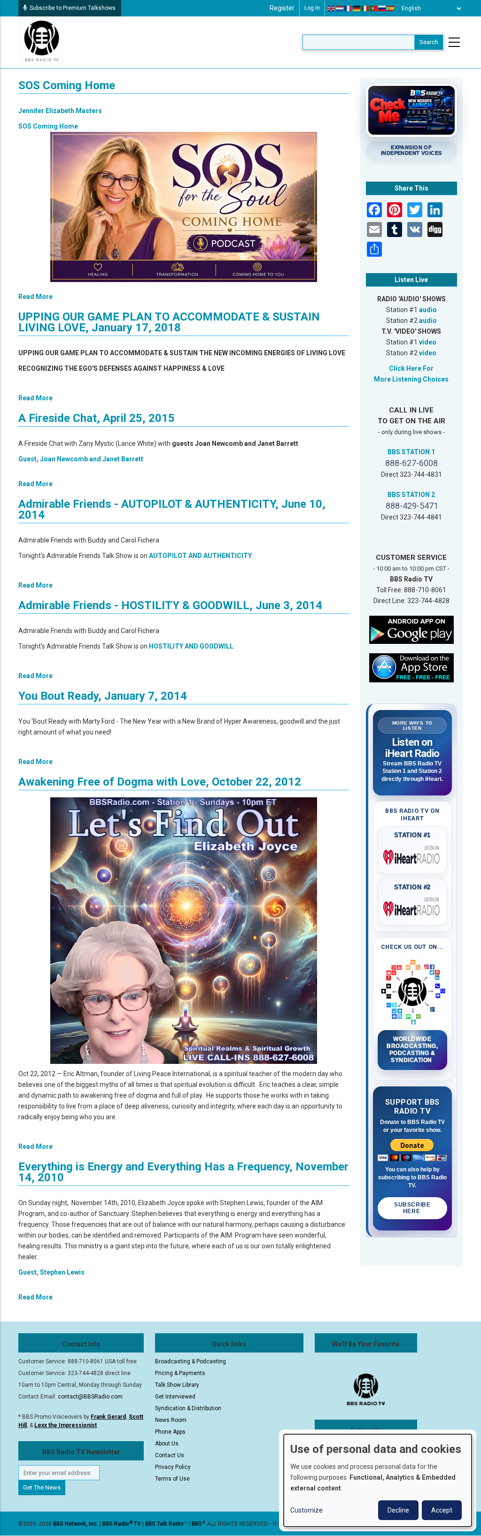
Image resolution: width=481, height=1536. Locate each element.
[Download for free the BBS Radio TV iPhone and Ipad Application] (411, 667)
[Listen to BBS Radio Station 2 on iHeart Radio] (412, 907)
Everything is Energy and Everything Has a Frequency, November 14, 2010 (183, 1172)
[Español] (391, 8)
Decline (398, 1510)
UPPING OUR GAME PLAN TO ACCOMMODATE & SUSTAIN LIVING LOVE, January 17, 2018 (169, 322)
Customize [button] (306, 1510)
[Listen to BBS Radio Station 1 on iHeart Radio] (412, 855)
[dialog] (378, 1480)
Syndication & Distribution (188, 1408)
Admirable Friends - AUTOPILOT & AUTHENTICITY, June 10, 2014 (172, 509)
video (427, 342)
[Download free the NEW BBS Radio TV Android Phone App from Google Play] (411, 629)
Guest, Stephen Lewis (51, 1272)
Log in (312, 8)
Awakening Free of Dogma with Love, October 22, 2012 (159, 781)
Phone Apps (170, 1432)
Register (282, 8)
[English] (331, 8)
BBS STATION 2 (411, 494)
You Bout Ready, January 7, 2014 (102, 696)
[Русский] (382, 8)
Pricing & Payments (180, 1373)
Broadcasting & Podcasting (190, 1361)
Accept (441, 1510)
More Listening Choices (411, 379)
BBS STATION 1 (411, 452)
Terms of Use (172, 1478)
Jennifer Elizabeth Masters (60, 111)
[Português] (374, 8)
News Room (170, 1420)
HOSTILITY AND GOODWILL (191, 646)
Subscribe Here (412, 1208)
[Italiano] (365, 8)
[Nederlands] (340, 8)
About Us (166, 1443)
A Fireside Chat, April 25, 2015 (96, 418)
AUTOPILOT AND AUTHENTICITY (200, 555)
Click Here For (411, 368)
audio (428, 309)
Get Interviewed (175, 1396)
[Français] (348, 8)
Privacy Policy (173, 1467)
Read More (35, 296)
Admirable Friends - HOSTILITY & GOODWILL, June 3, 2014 (170, 605)
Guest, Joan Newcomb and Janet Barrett (80, 459)
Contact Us (169, 1455)
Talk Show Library (177, 1385)
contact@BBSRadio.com (90, 1396)
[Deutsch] (357, 8)
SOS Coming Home (66, 85)
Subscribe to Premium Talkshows (73, 8)
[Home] (41, 42)
